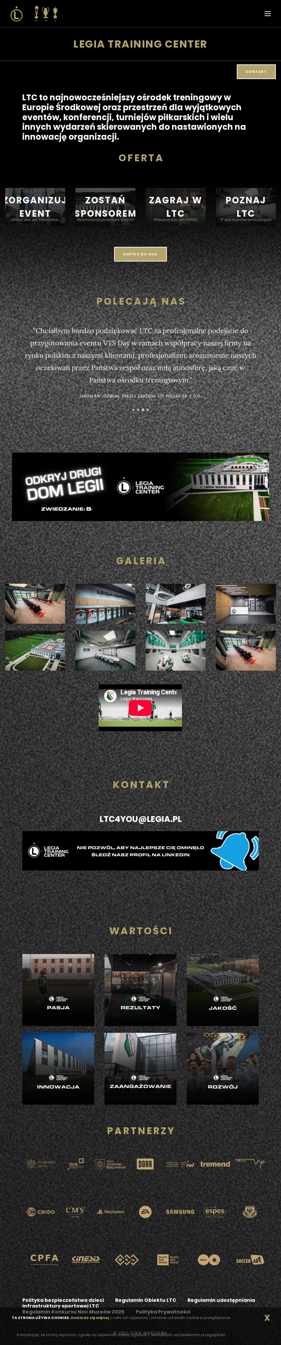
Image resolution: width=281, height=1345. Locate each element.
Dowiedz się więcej (90, 1317)
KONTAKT (256, 71)
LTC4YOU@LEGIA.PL (141, 819)
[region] (35, 207)
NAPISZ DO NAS (140, 254)
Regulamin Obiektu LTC (145, 1300)
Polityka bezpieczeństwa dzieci (63, 1300)
